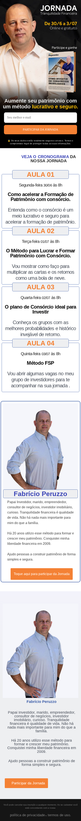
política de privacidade (27, 815)
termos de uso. (59, 815)
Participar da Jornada (40, 129)
